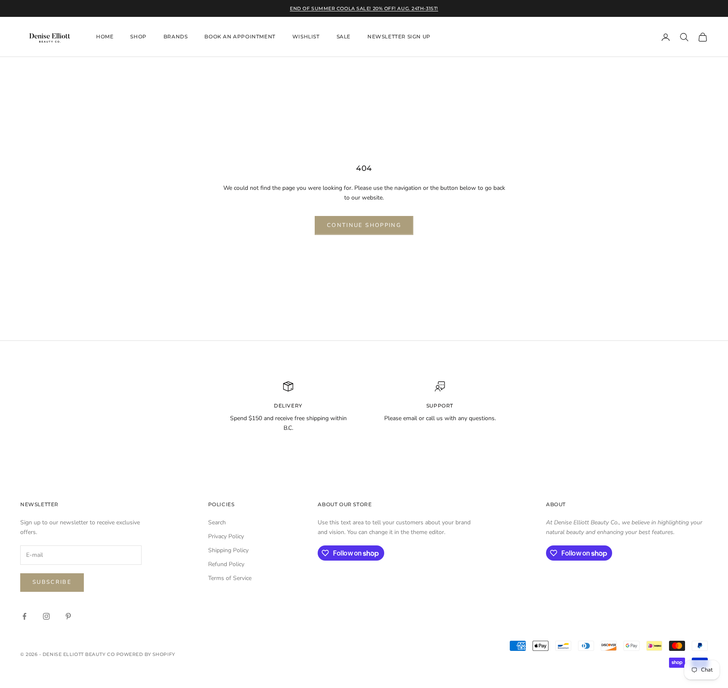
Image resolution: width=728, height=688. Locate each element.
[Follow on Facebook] (24, 616)
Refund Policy (226, 564)
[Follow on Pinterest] (68, 616)
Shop (138, 37)
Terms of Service (230, 578)
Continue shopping (364, 225)
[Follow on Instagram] (46, 616)
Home (104, 37)
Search (217, 522)
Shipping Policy (228, 550)
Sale (344, 37)
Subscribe (52, 582)
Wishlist (306, 37)
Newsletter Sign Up (399, 37)
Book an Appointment (239, 37)
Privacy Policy (226, 536)
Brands (175, 37)
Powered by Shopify (145, 654)
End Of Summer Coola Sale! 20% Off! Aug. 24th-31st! (364, 8)
